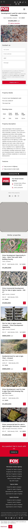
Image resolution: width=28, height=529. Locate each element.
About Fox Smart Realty (14, 478)
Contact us (14, 452)
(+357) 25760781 (18, 187)
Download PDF (13, 173)
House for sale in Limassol (14, 487)
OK (10, 526)
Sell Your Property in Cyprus (14, 474)
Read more (4, 526)
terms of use (16, 75)
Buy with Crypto (14, 480)
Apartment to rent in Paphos (14, 506)
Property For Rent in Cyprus (14, 471)
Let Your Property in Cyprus (14, 476)
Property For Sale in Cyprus (14, 469)
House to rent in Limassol (14, 500)
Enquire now (13, 82)
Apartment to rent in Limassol (14, 504)
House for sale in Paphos (14, 489)
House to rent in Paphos (14, 502)
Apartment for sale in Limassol (14, 491)
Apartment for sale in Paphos (14, 493)
